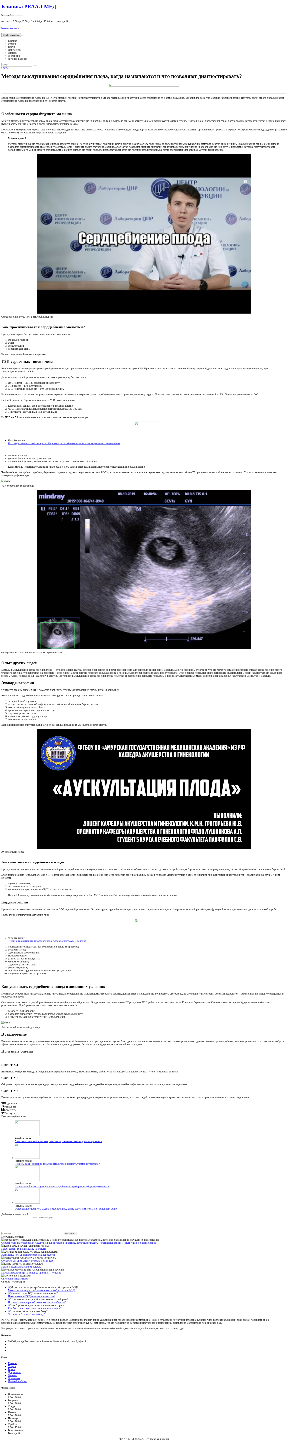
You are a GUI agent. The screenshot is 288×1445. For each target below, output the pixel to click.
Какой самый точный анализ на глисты (23, 1248)
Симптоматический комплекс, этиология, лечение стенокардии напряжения (58, 1141)
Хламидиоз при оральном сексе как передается (28, 1254)
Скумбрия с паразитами (14, 1278)
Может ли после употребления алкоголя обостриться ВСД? (41, 1290)
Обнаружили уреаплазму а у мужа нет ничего (27, 1260)
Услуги (12, 43)
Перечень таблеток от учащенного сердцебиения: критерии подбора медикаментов (62, 1186)
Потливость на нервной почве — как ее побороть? (37, 1302)
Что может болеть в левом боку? (26, 1314)
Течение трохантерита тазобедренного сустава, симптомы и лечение (47, 941)
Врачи (11, 46)
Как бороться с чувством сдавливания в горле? (35, 1308)
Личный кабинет (17, 58)
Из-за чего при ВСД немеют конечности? (31, 1296)
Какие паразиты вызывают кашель (21, 1266)
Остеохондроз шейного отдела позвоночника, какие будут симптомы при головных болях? (66, 1208)
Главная (12, 40)
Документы (14, 49)
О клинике (14, 55)
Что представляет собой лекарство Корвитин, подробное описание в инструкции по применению (64, 443)
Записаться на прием (10, 28)
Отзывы (12, 52)
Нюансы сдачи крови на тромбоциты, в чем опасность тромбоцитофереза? (57, 1163)
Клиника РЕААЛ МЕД (28, 6)
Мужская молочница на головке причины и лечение (31, 1272)
